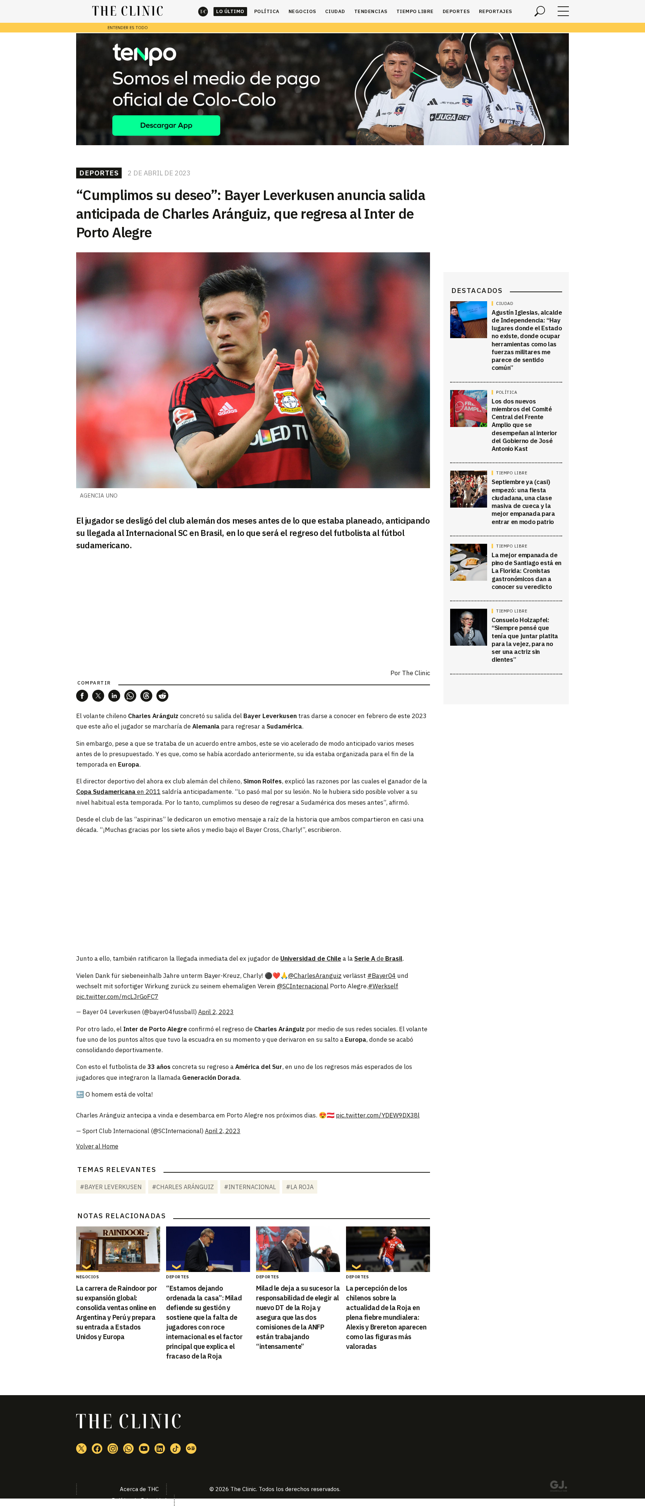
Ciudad (335, 11)
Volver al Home (97, 1146)
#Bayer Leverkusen (111, 1187)
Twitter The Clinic (81, 1448)
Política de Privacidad (139, 1500)
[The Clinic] (127, 11)
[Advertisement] (253, 893)
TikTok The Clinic (175, 1448)
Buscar (540, 11)
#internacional (250, 1187)
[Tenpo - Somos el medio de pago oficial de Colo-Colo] (322, 89)
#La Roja (300, 1187)
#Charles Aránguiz (183, 1187)
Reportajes (495, 11)
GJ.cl (558, 1487)
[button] (82, 696)
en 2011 (118, 792)
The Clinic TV (144, 1448)
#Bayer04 (381, 976)
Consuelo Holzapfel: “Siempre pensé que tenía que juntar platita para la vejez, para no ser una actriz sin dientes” (525, 640)
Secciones (563, 11)
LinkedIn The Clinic (160, 1448)
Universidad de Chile (310, 958)
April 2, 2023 (216, 1012)
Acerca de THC (139, 1489)
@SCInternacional (302, 986)
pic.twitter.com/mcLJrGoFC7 (117, 996)
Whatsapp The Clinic (128, 1448)
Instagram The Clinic (113, 1448)
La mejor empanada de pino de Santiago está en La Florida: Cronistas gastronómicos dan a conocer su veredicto (526, 571)
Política (267, 11)
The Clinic (203, 11)
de (378, 958)
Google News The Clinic (191, 1448)
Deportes (456, 11)
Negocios (302, 11)
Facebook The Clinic (97, 1448)
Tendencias (370, 11)
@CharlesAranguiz (315, 976)
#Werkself (383, 986)
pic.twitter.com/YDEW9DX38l (378, 1115)
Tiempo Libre (415, 11)
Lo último (230, 11)
